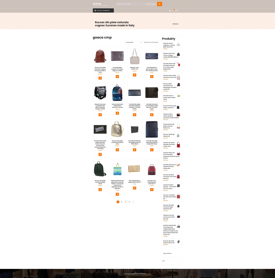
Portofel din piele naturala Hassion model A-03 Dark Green (134, 106)
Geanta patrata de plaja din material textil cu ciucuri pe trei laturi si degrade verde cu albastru (117, 184)
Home (176, 24)
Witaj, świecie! (167, 253)
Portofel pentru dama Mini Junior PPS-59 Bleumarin (152, 69)
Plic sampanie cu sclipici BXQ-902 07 (134, 181)
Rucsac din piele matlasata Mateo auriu (117, 142)
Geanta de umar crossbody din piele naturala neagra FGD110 (100, 106)
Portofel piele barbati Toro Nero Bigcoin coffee (117, 69)
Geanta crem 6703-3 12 (134, 68)
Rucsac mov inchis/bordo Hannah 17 (152, 182)
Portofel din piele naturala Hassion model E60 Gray (152, 142)
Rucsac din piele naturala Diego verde (100, 182)
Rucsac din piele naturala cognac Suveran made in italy (100, 70)
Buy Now (101, 78)
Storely (149, 274)
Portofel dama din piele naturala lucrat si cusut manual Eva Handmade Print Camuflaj (100, 144)
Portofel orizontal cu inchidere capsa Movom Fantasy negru (151, 106)
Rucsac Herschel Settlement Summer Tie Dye (117, 105)
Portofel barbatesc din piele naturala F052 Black (134, 142)
